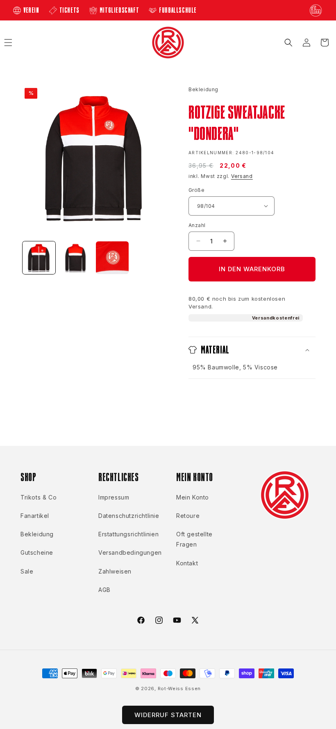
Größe (196, 190)
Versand (242, 176)
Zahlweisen (115, 571)
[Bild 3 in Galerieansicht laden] (112, 257)
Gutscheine (36, 552)
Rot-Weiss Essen (179, 688)
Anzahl (196, 225)
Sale (26, 571)
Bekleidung (37, 534)
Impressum (113, 497)
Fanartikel (34, 515)
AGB (104, 589)
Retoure (188, 515)
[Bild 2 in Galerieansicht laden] (75, 257)
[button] (288, 43)
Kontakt (187, 563)
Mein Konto (192, 497)
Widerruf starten (168, 715)
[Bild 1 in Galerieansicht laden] (39, 257)
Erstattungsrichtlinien (128, 534)
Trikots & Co (38, 497)
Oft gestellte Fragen (194, 539)
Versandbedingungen (130, 552)
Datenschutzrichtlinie (128, 515)
